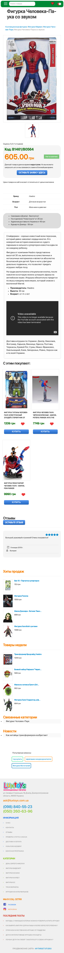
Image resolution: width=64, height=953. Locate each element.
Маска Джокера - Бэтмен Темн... (27, 611)
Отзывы (9, 832)
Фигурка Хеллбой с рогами (25, 626)
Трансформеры (12, 887)
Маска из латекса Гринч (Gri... (26, 685)
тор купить (17, 759)
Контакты (10, 827)
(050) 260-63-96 (17, 811)
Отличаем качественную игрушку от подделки (25, 930)
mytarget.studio (43, 949)
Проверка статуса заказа (16, 837)
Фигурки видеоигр (13, 868)
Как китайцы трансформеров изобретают (27, 735)
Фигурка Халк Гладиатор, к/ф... (27, 700)
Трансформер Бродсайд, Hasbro (28, 654)
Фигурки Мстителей (21, 766)
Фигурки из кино (13, 873)
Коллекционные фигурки (16, 27)
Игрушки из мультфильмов (17, 892)
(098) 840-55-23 (17, 807)
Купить (16, 431)
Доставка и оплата (14, 841)
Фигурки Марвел (35, 27)
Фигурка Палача (21, 596)
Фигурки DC (10, 882)
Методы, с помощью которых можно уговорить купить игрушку (32, 921)
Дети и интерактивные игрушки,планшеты (23, 935)
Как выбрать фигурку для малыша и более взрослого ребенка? (32, 925)
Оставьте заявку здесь (32, 172)
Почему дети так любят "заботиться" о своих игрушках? (29, 939)
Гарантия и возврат (14, 846)
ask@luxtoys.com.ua (15, 800)
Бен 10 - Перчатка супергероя (26, 581)
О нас (8, 823)
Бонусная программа (15, 851)
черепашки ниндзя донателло (38, 759)
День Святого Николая (15, 863)
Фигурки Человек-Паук (17, 721)
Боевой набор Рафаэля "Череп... (27, 669)
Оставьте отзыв (14, 522)
